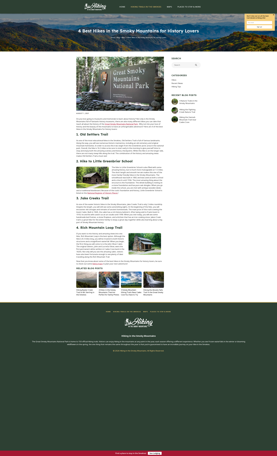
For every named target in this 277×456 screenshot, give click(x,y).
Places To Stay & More (189, 7)
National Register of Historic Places (102, 193)
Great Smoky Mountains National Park (121, 124)
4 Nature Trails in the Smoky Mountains (188, 102)
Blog (118, 37)
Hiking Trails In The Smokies (146, 7)
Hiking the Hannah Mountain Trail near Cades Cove (187, 119)
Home (122, 7)
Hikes (123, 37)
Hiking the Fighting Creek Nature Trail (187, 110)
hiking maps (97, 264)
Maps (169, 7)
